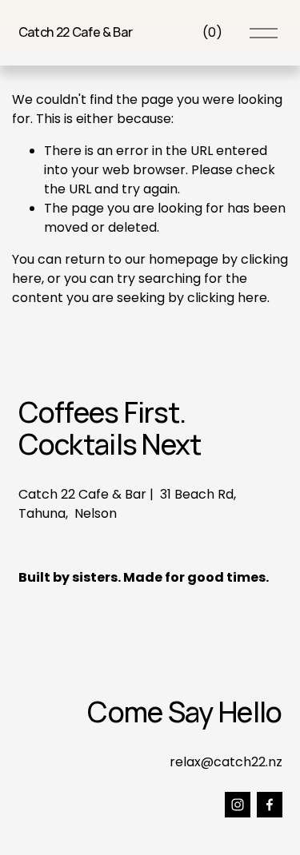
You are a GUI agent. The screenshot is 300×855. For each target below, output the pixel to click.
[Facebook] (269, 804)
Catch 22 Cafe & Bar (75, 32)
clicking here (227, 297)
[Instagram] (237, 804)
